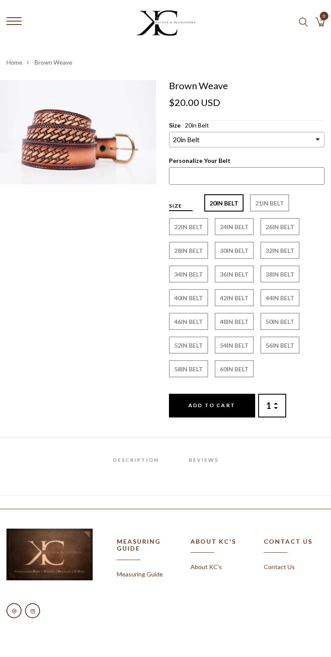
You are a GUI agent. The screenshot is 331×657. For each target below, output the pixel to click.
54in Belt (234, 345)
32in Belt (279, 250)
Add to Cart (211, 405)
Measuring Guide (140, 574)
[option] (78, 132)
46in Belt (188, 321)
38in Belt (279, 274)
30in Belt (234, 250)
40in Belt (188, 298)
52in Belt (188, 345)
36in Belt (234, 274)
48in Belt (234, 321)
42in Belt (234, 298)
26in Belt (279, 226)
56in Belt (279, 345)
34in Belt (188, 274)
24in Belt (234, 226)
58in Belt (188, 369)
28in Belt (188, 250)
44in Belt (279, 298)
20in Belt (223, 203)
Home (14, 62)
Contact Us (279, 566)
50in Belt (279, 321)
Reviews (204, 460)
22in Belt (188, 226)
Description (136, 460)
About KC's (206, 566)
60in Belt (234, 369)
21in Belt (269, 203)
